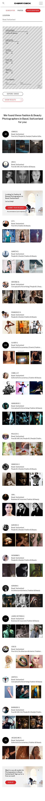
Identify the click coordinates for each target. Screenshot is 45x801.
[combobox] (22, 20)
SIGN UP (11, 782)
